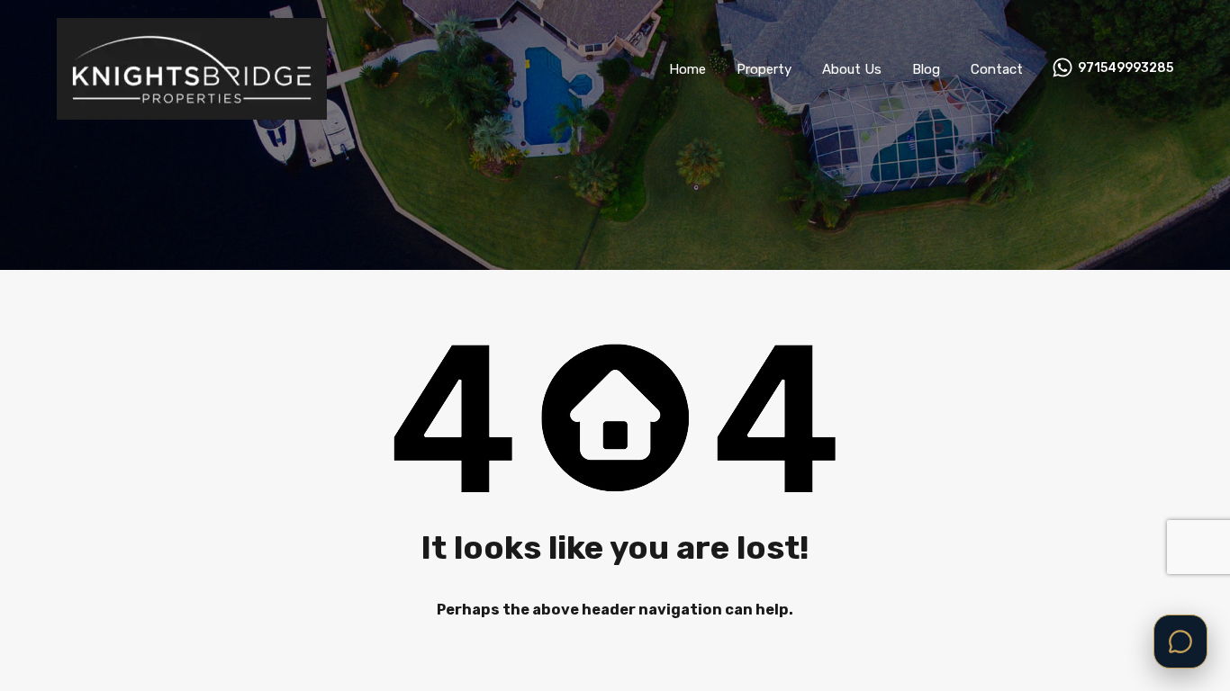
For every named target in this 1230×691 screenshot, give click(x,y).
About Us (852, 69)
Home (687, 69)
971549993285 (1125, 68)
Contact (997, 69)
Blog (926, 69)
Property (764, 69)
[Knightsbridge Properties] (192, 111)
